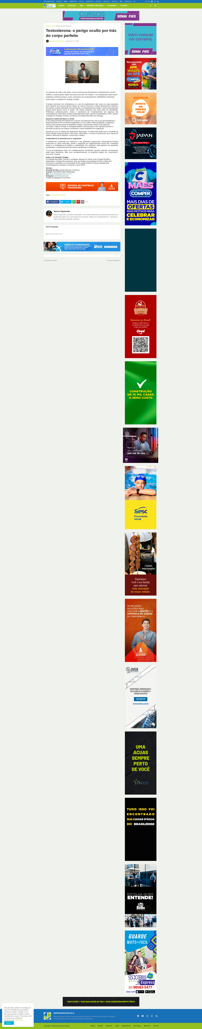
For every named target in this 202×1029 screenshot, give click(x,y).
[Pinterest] (78, 202)
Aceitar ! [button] (9, 1023)
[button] (150, 5)
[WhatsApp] (74, 202)
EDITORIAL (137, 1026)
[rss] (157, 1)
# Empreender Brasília (63, 26)
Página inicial (50, 26)
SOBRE (100, 1026)
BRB (121, 1)
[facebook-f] (146, 1)
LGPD (117, 1026)
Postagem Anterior (51, 260)
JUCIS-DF (98, 1)
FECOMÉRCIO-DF (49, 1)
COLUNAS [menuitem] (123, 6)
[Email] (82, 202)
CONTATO (108, 1026)
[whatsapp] (154, 1)
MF (134, 1)
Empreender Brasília (63, 1026)
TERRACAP (127, 1)
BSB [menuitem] (81, 6)
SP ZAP (155, 1026)
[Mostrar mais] (86, 202)
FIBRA (66, 1)
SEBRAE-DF (73, 1)
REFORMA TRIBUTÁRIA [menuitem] (95, 6)
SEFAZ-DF (115, 1)
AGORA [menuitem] (61, 6)
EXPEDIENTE (126, 1026)
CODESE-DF (89, 1)
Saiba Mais (19, 1020)
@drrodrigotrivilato (61, 176)
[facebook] (138, 1016)
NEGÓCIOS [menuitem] (72, 6)
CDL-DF (81, 1)
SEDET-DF (106, 1)
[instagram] (148, 1)
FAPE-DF (59, 1)
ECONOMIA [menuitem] (112, 6)
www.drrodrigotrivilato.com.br (60, 174)
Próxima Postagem (113, 260)
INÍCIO (92, 1026)
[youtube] (152, 1)
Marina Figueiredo (62, 211)
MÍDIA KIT (147, 1026)
